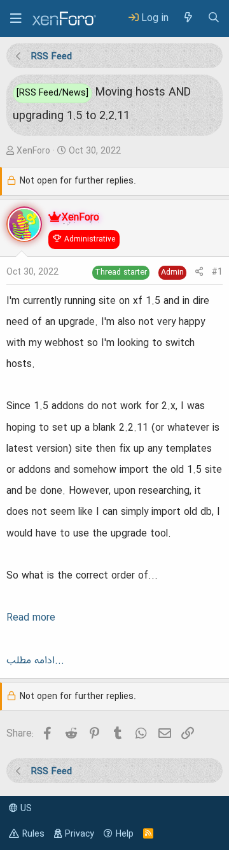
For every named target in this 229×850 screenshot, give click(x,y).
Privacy (79, 834)
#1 (217, 272)
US (25, 809)
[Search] (213, 18)
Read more (30, 618)
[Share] (199, 272)
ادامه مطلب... (35, 660)
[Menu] (16, 18)
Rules (33, 834)
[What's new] (187, 18)
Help (125, 834)
